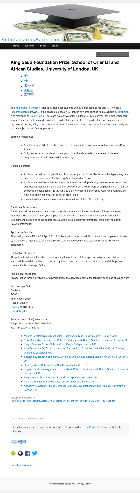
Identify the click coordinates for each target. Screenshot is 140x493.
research (15, 111)
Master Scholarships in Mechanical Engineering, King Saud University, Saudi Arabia (70, 336)
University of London (105, 400)
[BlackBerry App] (20, 454)
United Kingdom (19, 311)
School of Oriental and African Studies (71, 400)
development (122, 111)
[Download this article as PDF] (29, 95)
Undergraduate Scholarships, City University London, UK (55, 365)
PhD (39, 400)
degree (25, 111)
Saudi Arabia (37, 116)
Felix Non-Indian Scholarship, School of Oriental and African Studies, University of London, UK (76, 340)
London (15, 307)
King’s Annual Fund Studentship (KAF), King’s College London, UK (60, 377)
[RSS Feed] (18, 443)
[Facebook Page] (27, 454)
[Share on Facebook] (29, 86)
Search (55, 45)
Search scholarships (22, 465)
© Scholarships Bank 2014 (62, 483)
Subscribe (29, 45)
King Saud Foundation (28, 107)
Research (47, 400)
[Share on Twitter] (28, 90)
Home (16, 45)
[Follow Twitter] (34, 454)
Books (43, 45)
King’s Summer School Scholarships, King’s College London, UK (60, 344)
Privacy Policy (84, 483)
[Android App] (13, 454)
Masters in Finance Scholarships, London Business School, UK (59, 381)
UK (92, 400)
